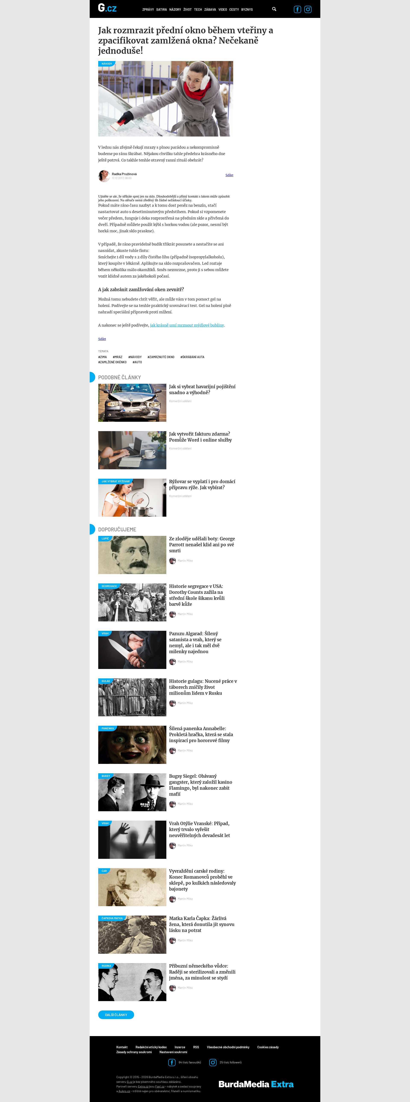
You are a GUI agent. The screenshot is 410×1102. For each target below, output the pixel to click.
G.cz (129, 1081)
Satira (161, 9)
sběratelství (162, 1091)
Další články (116, 1015)
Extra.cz (143, 1086)
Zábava (210, 9)
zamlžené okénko (113, 362)
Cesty (234, 9)
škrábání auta (193, 357)
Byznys (247, 9)
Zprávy (148, 9)
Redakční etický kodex (151, 1047)
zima (103, 357)
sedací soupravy (190, 1086)
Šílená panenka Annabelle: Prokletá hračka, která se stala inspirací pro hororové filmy (201, 734)
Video (222, 9)
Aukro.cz (124, 1091)
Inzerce (180, 1047)
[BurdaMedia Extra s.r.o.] (256, 1084)
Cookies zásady (268, 1047)
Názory (175, 9)
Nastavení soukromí (173, 1052)
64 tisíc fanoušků (189, 1062)
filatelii (175, 1091)
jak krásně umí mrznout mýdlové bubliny (187, 325)
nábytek (172, 1086)
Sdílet (229, 175)
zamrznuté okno (161, 357)
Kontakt (122, 1047)
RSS (196, 1047)
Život (187, 9)
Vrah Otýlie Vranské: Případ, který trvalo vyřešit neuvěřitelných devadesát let (199, 829)
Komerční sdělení (180, 401)
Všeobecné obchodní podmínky (228, 1047)
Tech (198, 9)
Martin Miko (185, 560)
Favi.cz (159, 1086)
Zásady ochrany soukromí (134, 1052)
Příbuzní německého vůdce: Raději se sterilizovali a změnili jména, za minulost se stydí (202, 972)
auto (138, 362)
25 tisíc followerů (230, 1062)
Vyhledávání (274, 9)
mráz (118, 357)
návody (136, 357)
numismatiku (191, 1091)
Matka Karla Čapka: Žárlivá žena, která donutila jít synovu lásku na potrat (201, 924)
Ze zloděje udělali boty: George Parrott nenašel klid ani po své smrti (202, 544)
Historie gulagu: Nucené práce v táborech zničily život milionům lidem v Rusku (203, 687)
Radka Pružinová (124, 174)
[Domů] (107, 9)
